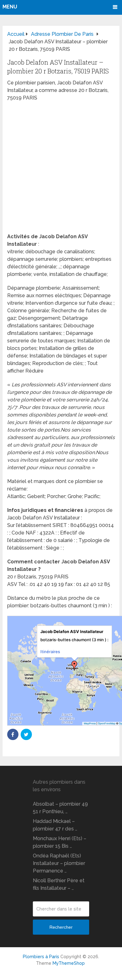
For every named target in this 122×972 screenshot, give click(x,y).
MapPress (90, 723)
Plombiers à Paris (41, 956)
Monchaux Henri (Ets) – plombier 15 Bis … (59, 842)
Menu (10, 7)
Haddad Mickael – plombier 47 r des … (55, 825)
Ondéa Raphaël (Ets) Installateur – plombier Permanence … (59, 863)
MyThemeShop (69, 963)
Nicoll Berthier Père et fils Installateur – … (58, 884)
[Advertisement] (61, 169)
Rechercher (61, 927)
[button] (74, 666)
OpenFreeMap (106, 723)
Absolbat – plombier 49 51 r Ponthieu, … (60, 807)
